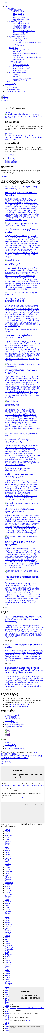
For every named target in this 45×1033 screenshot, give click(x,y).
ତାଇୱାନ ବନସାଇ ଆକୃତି (21, 19)
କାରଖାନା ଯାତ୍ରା (14, 89)
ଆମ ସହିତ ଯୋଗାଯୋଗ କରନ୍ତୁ (15, 91)
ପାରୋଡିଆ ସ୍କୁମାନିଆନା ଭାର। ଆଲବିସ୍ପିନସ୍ (27, 57)
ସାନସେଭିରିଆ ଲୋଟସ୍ (20, 29)
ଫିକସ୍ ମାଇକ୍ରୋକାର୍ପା (16, 10)
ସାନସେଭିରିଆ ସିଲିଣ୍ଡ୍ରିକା (21, 27)
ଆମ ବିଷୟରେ (9, 86)
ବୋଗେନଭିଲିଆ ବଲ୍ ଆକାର (22, 68)
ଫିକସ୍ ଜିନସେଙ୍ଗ (18, 12)
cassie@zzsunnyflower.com (19, 704)
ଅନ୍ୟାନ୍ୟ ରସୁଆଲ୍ (19, 59)
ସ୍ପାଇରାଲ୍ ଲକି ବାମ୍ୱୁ (20, 38)
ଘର (6, 6)
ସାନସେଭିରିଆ (5, 756)
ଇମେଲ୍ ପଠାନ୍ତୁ (6, 761)
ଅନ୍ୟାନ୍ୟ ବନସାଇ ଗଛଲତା (18, 72)
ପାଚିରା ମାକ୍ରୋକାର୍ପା (15, 61)
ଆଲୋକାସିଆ (17, 76)
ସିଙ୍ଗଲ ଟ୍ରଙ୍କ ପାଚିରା (21, 65)
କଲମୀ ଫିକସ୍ (5, 758)
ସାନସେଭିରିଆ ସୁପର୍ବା (19, 25)
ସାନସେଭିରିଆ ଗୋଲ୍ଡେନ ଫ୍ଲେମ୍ (24, 31)
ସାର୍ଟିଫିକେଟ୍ (13, 87)
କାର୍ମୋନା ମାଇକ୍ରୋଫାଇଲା (22, 78)
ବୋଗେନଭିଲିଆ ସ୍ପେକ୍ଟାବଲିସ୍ (19, 67)
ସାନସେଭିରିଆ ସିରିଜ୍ (15, 21)
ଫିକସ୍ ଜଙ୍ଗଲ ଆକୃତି (20, 16)
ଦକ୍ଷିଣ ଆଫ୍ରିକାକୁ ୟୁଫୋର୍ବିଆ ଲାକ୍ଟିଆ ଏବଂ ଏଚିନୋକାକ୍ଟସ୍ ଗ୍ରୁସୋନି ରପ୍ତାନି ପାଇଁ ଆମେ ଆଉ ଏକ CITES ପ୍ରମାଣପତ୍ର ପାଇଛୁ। (24, 670)
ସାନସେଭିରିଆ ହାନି (19, 34)
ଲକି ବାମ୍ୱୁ (38, 756)
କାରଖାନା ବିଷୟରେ (11, 160)
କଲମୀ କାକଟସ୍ (18, 51)
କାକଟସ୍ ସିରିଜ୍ (13, 48)
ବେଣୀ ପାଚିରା (17, 63)
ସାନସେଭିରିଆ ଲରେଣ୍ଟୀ (21, 23)
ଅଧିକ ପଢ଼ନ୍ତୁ (9, 112)
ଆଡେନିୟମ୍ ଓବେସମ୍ (20, 80)
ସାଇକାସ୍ (16, 74)
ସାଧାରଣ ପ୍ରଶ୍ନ (10, 84)
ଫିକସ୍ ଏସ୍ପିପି (29, 756)
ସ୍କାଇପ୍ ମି (4, 763)
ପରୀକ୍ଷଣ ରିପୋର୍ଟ (11, 162)
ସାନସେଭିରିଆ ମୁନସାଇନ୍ (21, 33)
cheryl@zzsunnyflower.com (19, 706)
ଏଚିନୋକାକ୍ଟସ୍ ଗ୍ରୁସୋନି (21, 50)
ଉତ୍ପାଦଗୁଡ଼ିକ (9, 8)
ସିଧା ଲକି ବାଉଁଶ (18, 46)
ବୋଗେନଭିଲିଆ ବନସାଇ (21, 70)
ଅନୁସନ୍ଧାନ (4, 176)
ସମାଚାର (7, 82)
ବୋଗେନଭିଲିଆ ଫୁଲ (17, 756)
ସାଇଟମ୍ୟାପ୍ (15, 754)
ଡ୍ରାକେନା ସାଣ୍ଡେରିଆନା (17, 36)
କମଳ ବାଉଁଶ (17, 40)
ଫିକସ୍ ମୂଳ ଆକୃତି (19, 17)
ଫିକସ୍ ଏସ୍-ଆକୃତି (18, 14)
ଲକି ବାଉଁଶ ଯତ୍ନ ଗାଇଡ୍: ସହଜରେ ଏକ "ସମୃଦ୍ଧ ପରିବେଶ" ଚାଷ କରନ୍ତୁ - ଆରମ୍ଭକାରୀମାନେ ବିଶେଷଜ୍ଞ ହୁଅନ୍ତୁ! (23, 619)
